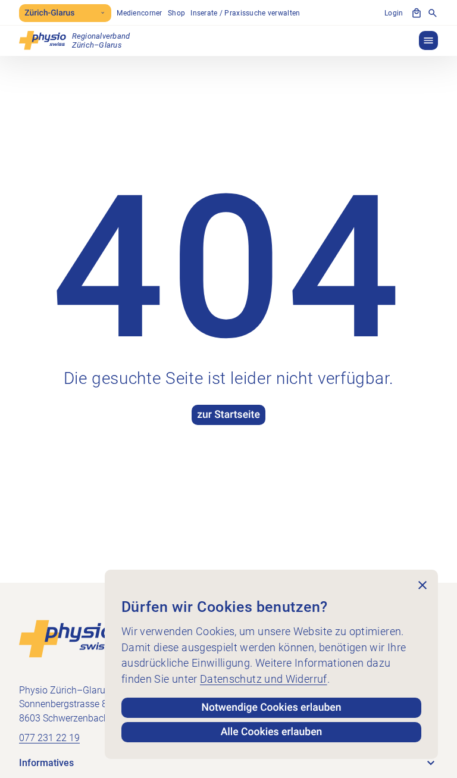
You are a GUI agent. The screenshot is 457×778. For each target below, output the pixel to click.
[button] (428, 40)
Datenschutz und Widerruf (263, 679)
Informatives (46, 763)
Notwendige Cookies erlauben (272, 708)
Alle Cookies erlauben (272, 732)
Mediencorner (139, 13)
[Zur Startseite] (66, 638)
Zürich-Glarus (49, 13)
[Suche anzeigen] (432, 13)
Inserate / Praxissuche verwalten (245, 13)
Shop (176, 13)
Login (393, 13)
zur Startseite (228, 415)
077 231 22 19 (49, 738)
